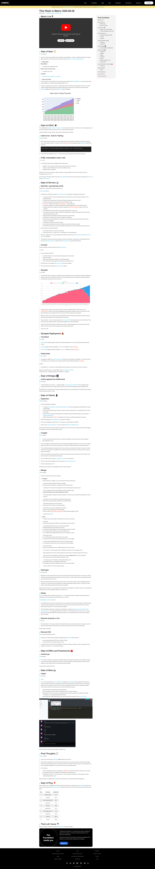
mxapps (102, 53)
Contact (97, 856)
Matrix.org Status (58, 859)
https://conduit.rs (62, 247)
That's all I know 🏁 (102, 76)
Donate (58, 851)
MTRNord (41, 401)
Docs (109, 3)
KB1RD (41, 435)
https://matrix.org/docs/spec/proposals (75, 59)
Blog (102, 3)
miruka (40, 472)
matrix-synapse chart (57, 359)
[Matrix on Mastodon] (74, 863)
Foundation (94, 3)
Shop (77, 851)
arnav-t (40, 160)
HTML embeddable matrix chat (106, 31)
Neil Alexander (42, 191)
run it (58, 153)
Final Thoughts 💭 (102, 71)
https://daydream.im (52, 407)
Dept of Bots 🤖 (101, 68)
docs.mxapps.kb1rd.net (71, 461)
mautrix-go (102, 65)
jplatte (40, 138)
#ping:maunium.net (56, 787)
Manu (40, 634)
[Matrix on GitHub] (67, 863)
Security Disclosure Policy (58, 853)
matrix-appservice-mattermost (71, 384)
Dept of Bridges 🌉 (102, 46)
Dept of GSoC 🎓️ (101, 27)
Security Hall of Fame (77, 853)
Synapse (43, 346)
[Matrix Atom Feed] (88, 863)
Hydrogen (102, 56)
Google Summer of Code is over (55, 128)
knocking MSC (66, 320)
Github (42, 679)
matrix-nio (55, 682)
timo (40, 250)
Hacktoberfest (56, 759)
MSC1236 (60, 89)
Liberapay (60, 266)
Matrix (43, 682)
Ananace (41, 356)
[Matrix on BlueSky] (77, 863)
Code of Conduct (97, 853)
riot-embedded (63, 176)
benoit (40, 620)
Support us (138, 3)
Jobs (97, 859)
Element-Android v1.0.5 (105, 60)
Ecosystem (118, 3)
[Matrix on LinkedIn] (81, 863)
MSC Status (102, 23)
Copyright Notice (77, 866)
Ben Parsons (58, 13)
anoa (40, 54)
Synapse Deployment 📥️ (103, 40)
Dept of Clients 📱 (102, 50)
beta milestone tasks (62, 194)
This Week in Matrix (50, 13)
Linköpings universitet (68, 370)
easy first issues (78, 234)
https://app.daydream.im (63, 407)
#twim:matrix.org (45, 178)
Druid (59, 422)
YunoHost (43, 342)
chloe (40, 676)
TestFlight (69, 637)
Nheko (40, 595)
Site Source (77, 859)
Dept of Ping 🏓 (101, 74)
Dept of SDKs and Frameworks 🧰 (105, 64)
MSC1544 (79, 81)
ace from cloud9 (83, 696)
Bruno (40, 572)
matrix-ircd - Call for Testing (106, 29)
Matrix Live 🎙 (100, 20)
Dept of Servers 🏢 (102, 33)
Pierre (40, 339)
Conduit (102, 36)
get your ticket (100, 7)
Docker (61, 682)
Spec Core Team (103, 25)
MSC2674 (72, 81)
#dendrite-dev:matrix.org (50, 240)
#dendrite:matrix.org (65, 240)
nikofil (40, 656)
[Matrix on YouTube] (84, 863)
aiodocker (70, 682)
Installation (83, 143)
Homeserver (128, 3)
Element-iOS (103, 62)
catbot (101, 69)
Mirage (101, 55)
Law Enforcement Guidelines (77, 856)
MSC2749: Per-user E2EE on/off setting (51, 76)
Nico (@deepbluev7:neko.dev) (45, 599)
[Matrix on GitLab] (70, 863)
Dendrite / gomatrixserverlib (106, 35)
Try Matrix (148, 3)
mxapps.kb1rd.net (60, 458)
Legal (58, 856)
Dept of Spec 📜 (101, 22)
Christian (41, 756)
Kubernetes (102, 44)
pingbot (79, 785)
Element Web (44, 349)
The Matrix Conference (68, 7)
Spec (85, 3)
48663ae (51, 514)
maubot (83, 785)
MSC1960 (43, 89)
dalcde (40, 381)
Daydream (102, 51)
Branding (97, 851)
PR (42, 659)
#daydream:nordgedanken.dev (72, 424)
